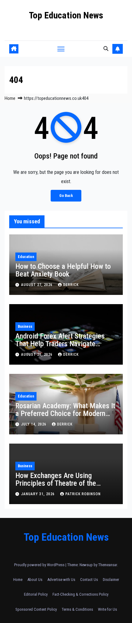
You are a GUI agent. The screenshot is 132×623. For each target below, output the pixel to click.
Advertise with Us (61, 579)
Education (26, 257)
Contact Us (89, 579)
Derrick (71, 285)
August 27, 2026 (37, 285)
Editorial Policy (36, 594)
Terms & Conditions (77, 609)
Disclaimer (111, 579)
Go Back (66, 195)
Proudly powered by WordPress (39, 564)
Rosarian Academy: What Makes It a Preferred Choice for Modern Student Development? (65, 413)
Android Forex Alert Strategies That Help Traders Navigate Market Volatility (60, 344)
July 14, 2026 (34, 424)
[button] (105, 49)
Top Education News (66, 15)
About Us (34, 579)
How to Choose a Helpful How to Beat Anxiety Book (63, 270)
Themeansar (107, 564)
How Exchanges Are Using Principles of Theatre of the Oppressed (55, 483)
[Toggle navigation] (61, 49)
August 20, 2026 (37, 354)
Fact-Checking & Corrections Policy (80, 594)
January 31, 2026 (38, 494)
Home (10, 98)
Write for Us (107, 609)
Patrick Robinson (83, 494)
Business (25, 326)
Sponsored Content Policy (36, 609)
